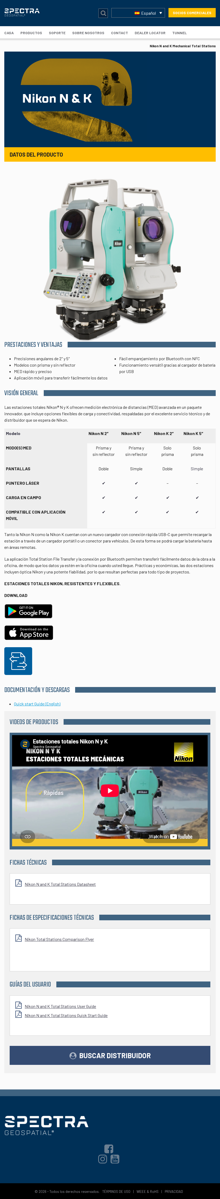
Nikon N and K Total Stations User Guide (60, 1006)
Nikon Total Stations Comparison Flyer (59, 939)
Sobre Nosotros (88, 32)
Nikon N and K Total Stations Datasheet (60, 884)
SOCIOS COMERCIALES (192, 12)
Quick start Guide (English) (37, 703)
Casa (9, 32)
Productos (31, 32)
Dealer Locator (150, 32)
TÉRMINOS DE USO (116, 1191)
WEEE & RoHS (148, 1191)
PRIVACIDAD (174, 1191)
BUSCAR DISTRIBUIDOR (115, 1055)
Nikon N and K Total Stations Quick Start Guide (66, 1015)
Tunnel (179, 32)
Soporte (57, 32)
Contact (119, 32)
